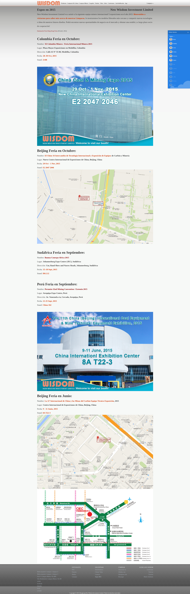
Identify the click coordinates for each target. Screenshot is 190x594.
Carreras (150, 574)
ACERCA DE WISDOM (146, 567)
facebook (39, 583)
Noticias (97, 3)
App (126, 3)
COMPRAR (121, 567)
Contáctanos (111, 3)
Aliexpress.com (122, 574)
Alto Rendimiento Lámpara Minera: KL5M (49, 579)
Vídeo (101, 3)
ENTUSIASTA (76, 567)
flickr (38, 588)
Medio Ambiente (148, 577)
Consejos (74, 577)
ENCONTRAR (99, 567)
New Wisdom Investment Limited (48, 3)
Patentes (74, 572)
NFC (73, 569)
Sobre (105, 3)
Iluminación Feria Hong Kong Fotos (47, 31)
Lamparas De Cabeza (72, 3)
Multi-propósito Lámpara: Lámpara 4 (47, 572)
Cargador (91, 3)
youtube (39, 591)
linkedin (39, 586)
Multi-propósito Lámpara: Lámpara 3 (47, 574)
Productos (63, 3)
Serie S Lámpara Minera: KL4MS (46, 576)
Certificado (150, 569)
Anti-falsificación (119, 3)
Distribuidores (99, 569)
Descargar (121, 577)
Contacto (97, 574)
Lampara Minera (83, 3)
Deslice (74, 574)
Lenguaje (149, 3)
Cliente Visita (99, 572)
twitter (39, 581)
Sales (171, 36)
